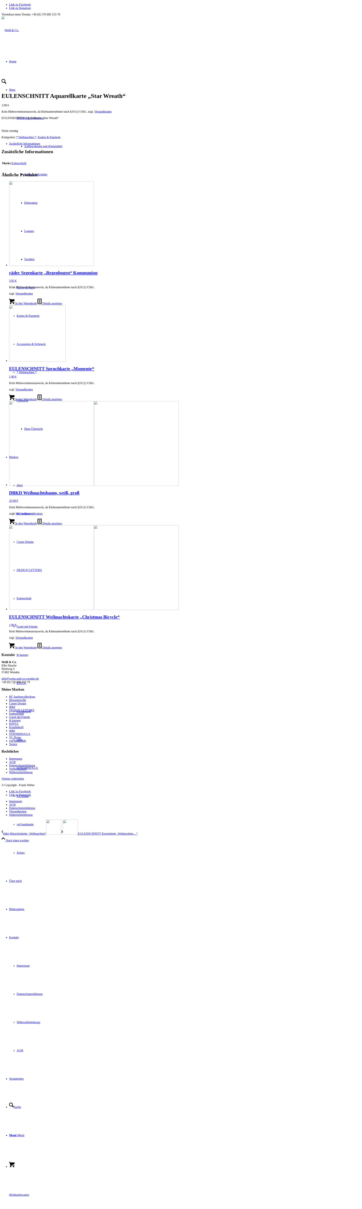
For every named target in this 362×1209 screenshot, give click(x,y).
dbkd (12, 706)
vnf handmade (17, 740)
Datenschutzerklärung (22, 765)
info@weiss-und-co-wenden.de (20, 678)
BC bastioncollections (22, 696)
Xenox (13, 744)
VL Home (15, 737)
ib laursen (15, 720)
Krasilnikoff (16, 727)
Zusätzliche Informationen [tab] (24, 143)
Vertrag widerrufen (13, 778)
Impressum (15, 758)
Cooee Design (17, 703)
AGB (12, 762)
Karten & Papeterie (49, 137)
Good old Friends (19, 717)
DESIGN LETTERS (21, 710)
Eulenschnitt (19, 163)
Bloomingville (17, 700)
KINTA (13, 723)
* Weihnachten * (27, 372)
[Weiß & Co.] (10, 30)
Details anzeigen (52, 303)
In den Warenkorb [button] (26, 303)
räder (12, 730)
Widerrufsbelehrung (21, 772)
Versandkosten (103, 111)
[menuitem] (188, 824)
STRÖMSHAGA (19, 734)
